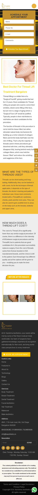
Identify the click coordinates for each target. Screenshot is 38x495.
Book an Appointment (17, 354)
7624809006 (27, 430)
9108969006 (17, 430)
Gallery (4, 381)
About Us (5, 369)
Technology (6, 373)
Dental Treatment (8, 399)
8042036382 (6, 430)
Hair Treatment (7, 407)
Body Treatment (8, 392)
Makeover (5, 411)
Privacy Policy (19, 487)
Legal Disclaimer (27, 484)
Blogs (4, 377)
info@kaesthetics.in (9, 434)
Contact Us (6, 384)
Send (29, 442)
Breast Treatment (8, 396)
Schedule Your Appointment (17, 49)
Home (4, 362)
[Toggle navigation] (34, 6)
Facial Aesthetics (8, 403)
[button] (5, 300)
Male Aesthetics (7, 414)
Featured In (6, 366)
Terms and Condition (11, 484)
